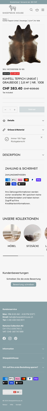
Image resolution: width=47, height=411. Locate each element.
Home (5, 19)
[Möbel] (12, 233)
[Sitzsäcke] (33, 233)
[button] (37, 10)
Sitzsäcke (32, 246)
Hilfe (11, 405)
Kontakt (18, 405)
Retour (5, 405)
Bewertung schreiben (23, 284)
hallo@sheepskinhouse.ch (21, 317)
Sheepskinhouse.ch (15, 401)
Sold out (31, 109)
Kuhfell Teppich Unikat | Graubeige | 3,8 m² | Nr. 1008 (21, 20)
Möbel (12, 246)
